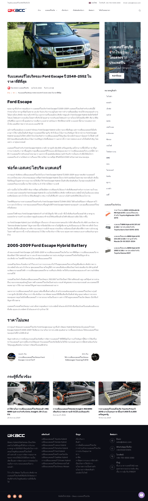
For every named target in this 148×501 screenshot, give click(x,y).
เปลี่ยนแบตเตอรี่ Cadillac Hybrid (55, 457)
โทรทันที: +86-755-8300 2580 (109, 3)
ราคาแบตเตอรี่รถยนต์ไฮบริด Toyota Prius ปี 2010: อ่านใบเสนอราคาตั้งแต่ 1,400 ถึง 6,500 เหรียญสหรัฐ (118, 412)
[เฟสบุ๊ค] (9, 496)
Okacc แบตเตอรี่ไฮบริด (81, 496)
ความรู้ (51, 88)
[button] (93, 3)
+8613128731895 (123, 450)
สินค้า (78, 442)
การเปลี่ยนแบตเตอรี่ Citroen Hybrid (56, 460)
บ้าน (39, 10)
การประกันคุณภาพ (83, 451)
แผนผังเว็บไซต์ (81, 473)
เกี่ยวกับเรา (65, 10)
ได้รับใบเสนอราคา (104, 10)
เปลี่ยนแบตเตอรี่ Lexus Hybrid (54, 445)
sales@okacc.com (124, 442)
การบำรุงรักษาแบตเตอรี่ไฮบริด (88, 448)
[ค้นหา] (140, 10)
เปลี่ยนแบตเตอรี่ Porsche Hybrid (55, 448)
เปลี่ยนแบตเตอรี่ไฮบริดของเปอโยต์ (55, 463)
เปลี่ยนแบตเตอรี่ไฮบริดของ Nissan (55, 467)
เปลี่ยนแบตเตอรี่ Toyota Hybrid (54, 439)
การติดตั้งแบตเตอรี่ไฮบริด (86, 445)
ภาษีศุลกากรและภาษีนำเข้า (87, 460)
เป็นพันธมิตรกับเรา (78, 10)
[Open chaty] (141, 495)
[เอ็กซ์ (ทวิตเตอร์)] (14, 496)
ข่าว (47, 88)
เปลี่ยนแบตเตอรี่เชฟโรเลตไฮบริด (55, 454)
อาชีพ (78, 457)
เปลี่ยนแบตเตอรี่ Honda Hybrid (54, 442)
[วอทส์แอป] (20, 496)
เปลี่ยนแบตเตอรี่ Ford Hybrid (53, 451)
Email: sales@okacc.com (132, 3)
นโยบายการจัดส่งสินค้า (85, 470)
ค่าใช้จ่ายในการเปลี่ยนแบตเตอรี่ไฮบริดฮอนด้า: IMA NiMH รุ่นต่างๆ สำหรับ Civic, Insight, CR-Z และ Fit (28, 412)
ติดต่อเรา (91, 10)
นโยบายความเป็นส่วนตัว (86, 467)
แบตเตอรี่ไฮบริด (50, 10)
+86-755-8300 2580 (125, 458)
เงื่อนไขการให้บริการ (84, 463)
